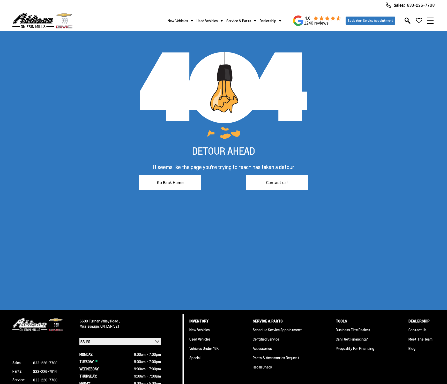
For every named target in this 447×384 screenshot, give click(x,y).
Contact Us (417, 329)
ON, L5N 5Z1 (109, 326)
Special (194, 357)
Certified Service (266, 339)
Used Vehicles (207, 20)
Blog (411, 348)
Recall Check (262, 367)
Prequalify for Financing (355, 348)
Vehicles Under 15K (204, 348)
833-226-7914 (45, 371)
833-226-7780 (45, 380)
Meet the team (420, 339)
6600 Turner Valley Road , (100, 321)
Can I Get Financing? (352, 339)
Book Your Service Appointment (370, 20)
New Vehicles (178, 20)
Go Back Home (170, 182)
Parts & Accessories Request (276, 357)
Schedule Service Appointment (277, 329)
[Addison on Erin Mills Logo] (42, 20)
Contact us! (277, 182)
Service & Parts (238, 20)
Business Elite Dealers (353, 329)
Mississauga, (90, 326)
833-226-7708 (421, 5)
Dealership (268, 20)
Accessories (262, 348)
